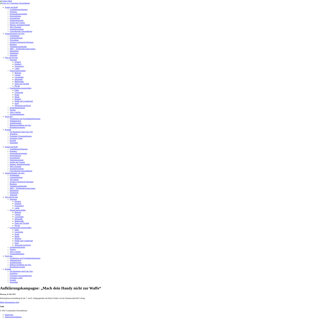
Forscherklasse (15, 16)
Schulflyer (14, 134)
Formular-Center (16, 138)
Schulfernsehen (16, 123)
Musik (17, 97)
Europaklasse (15, 18)
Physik (17, 86)
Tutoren (13, 110)
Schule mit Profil (11, 7)
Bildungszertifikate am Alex (20, 125)
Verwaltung (14, 40)
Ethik (17, 90)
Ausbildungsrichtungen (19, 9)
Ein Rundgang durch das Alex (21, 132)
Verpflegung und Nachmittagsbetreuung (25, 119)
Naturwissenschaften (18, 71)
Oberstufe (13, 55)
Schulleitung (14, 36)
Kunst (17, 95)
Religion (18, 99)
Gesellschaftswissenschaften (20, 88)
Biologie (18, 73)
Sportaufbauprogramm (18, 14)
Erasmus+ (13, 12)
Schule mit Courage (17, 23)
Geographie (19, 77)
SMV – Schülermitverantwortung (22, 49)
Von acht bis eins (11, 58)
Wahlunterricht (15, 121)
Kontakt (8, 130)
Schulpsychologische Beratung (21, 42)
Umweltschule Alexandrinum (21, 31)
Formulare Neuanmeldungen (21, 136)
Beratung (13, 44)
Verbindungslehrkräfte (18, 47)
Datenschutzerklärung (13, 317)
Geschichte (19, 92)
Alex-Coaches (15, 112)
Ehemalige (14, 143)
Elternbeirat (14, 51)
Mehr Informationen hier (9, 302)
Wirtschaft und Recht (23, 106)
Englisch (18, 64)
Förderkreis (14, 53)
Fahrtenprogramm (16, 20)
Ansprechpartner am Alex (15, 34)
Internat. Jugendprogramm (20, 25)
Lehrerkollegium (16, 38)
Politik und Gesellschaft (24, 101)
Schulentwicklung (17, 29)
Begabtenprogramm (17, 127)
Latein (17, 68)
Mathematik (19, 82)
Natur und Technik (22, 84)
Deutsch (18, 62)
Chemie (18, 75)
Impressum (9, 315)
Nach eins (9, 116)
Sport (17, 103)
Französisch (19, 66)
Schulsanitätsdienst (17, 114)
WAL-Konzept (15, 27)
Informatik (19, 79)
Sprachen (13, 60)
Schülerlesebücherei (17, 108)
